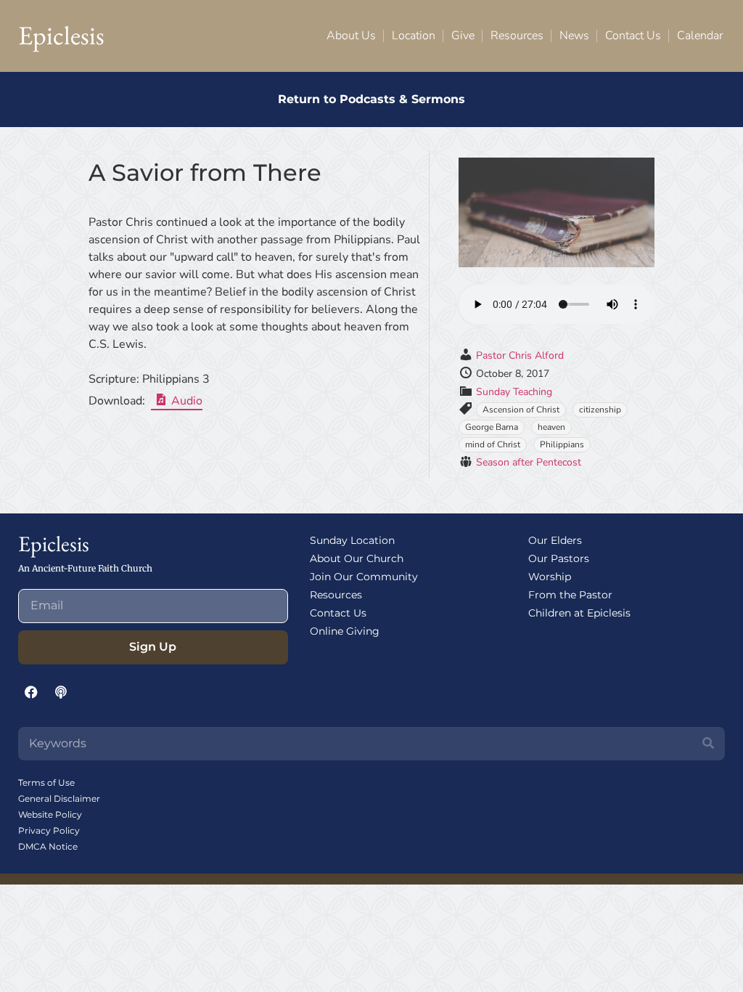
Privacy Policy (49, 830)
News (574, 36)
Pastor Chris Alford (520, 355)
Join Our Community (364, 576)
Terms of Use (46, 782)
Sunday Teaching (514, 392)
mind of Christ (492, 444)
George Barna (491, 427)
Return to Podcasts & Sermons (371, 99)
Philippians (562, 444)
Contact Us (633, 36)
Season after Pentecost (528, 462)
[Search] (708, 743)
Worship (549, 576)
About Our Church (356, 558)
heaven (551, 427)
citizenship (600, 409)
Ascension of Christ (521, 409)
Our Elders (555, 540)
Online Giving (344, 631)
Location (413, 36)
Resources (516, 36)
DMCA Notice (48, 846)
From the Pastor (570, 594)
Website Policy (50, 814)
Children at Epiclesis (579, 612)
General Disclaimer (59, 798)
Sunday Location (352, 540)
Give (463, 36)
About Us (351, 36)
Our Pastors (558, 558)
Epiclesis (61, 35)
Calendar (700, 36)
